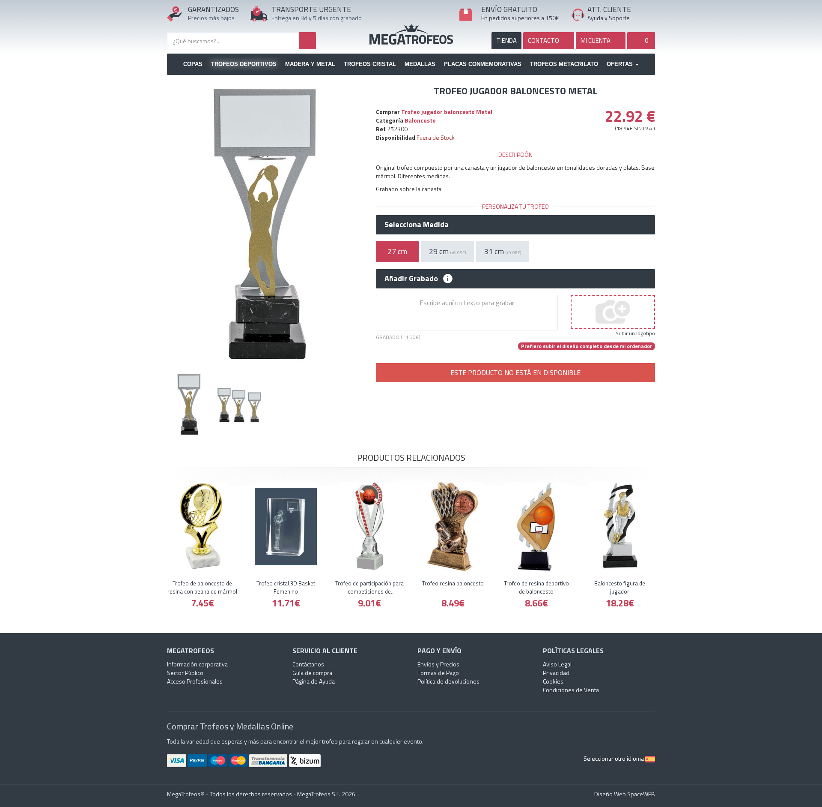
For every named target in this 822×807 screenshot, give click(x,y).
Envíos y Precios (438, 664)
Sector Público (185, 672)
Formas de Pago (438, 672)
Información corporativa (197, 664)
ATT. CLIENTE (609, 9)
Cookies (553, 681)
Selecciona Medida (416, 224)
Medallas (420, 64)
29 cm (447, 251)
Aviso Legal (557, 664)
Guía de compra (312, 672)
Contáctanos (308, 664)
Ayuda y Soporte (608, 17)
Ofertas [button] (620, 64)
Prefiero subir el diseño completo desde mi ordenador (586, 346)
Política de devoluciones (448, 681)
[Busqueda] (307, 40)
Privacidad (556, 672)
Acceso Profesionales (195, 681)
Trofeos (411, 34)
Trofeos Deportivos (244, 64)
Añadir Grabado (411, 278)
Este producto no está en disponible (515, 372)
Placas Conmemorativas (482, 64)
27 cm (397, 251)
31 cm (502, 251)
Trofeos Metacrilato (564, 64)
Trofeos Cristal (370, 64)
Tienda (506, 40)
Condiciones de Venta (571, 689)
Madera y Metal (310, 64)
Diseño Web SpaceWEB (624, 793)
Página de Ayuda (313, 681)
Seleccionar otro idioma (614, 758)
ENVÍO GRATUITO (509, 9)
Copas (193, 64)
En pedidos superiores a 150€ (520, 17)
